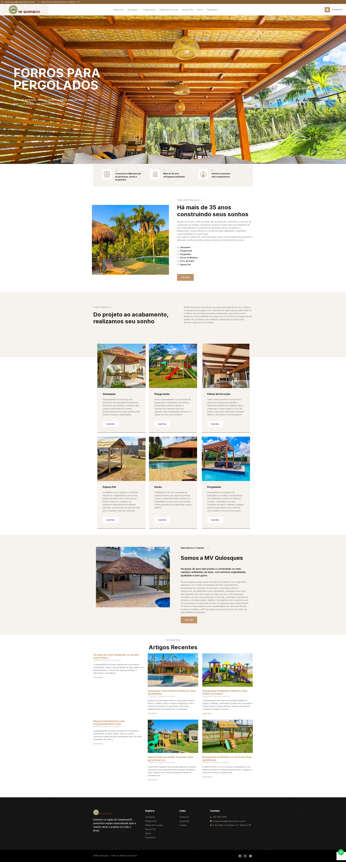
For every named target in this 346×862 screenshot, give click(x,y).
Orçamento (337, 9)
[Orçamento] (327, 9)
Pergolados (214, 487)
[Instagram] (245, 856)
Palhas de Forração (218, 394)
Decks (158, 487)
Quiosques (109, 394)
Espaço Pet (109, 487)
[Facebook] (240, 856)
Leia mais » (98, 677)
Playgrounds (162, 394)
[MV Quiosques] (103, 812)
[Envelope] (250, 856)
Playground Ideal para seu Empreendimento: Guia (109, 722)
